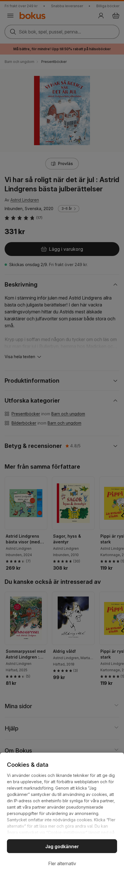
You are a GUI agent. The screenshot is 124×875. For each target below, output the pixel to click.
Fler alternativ (62, 863)
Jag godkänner (62, 846)
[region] (62, 814)
